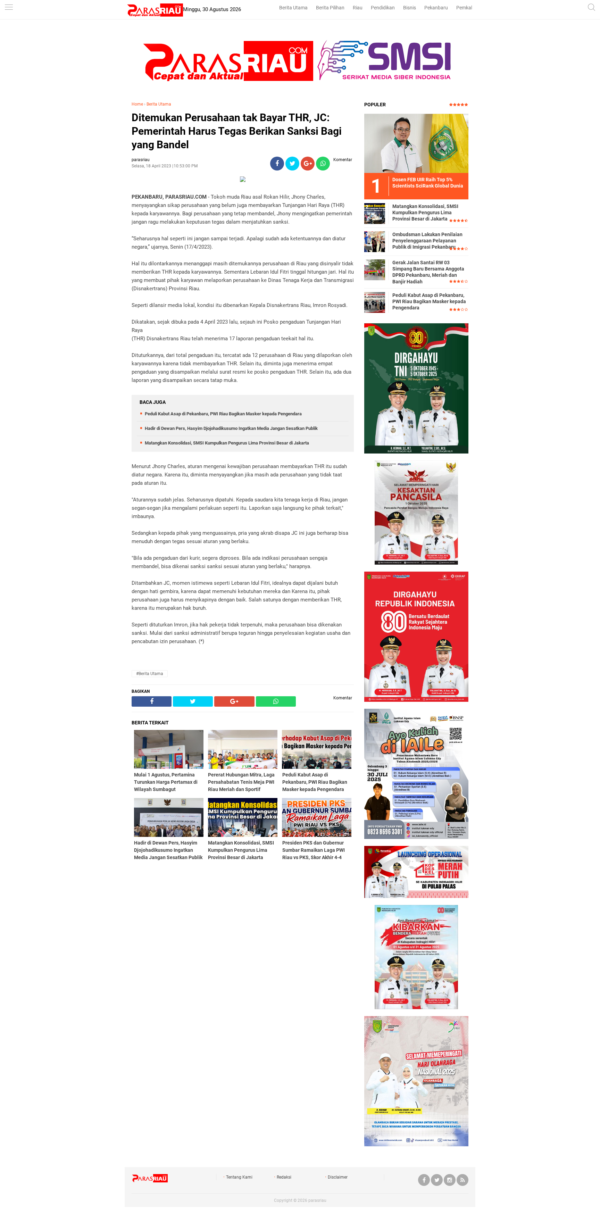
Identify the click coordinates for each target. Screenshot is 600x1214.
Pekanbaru (436, 7)
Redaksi (284, 1177)
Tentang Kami (239, 1177)
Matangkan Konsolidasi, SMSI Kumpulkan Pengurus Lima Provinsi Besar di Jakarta (227, 443)
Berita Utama (293, 7)
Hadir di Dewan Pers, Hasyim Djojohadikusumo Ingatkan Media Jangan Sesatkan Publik (231, 428)
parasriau (317, 1200)
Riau (357, 7)
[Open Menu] (8, 8)
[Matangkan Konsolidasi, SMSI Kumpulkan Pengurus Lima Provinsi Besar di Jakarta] (374, 213)
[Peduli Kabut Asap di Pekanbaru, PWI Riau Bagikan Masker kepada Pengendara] (374, 302)
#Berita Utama (149, 673)
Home (137, 104)
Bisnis (409, 7)
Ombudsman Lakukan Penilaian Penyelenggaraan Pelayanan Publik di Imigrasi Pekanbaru (427, 241)
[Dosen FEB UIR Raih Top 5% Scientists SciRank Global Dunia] (416, 143)
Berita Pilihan (330, 7)
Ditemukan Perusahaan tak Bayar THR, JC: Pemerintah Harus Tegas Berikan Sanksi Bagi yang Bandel (237, 131)
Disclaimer (338, 1177)
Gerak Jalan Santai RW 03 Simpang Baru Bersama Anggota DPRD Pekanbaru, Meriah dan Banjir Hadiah (428, 272)
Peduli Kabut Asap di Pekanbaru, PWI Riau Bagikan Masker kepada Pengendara (223, 413)
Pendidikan (383, 7)
